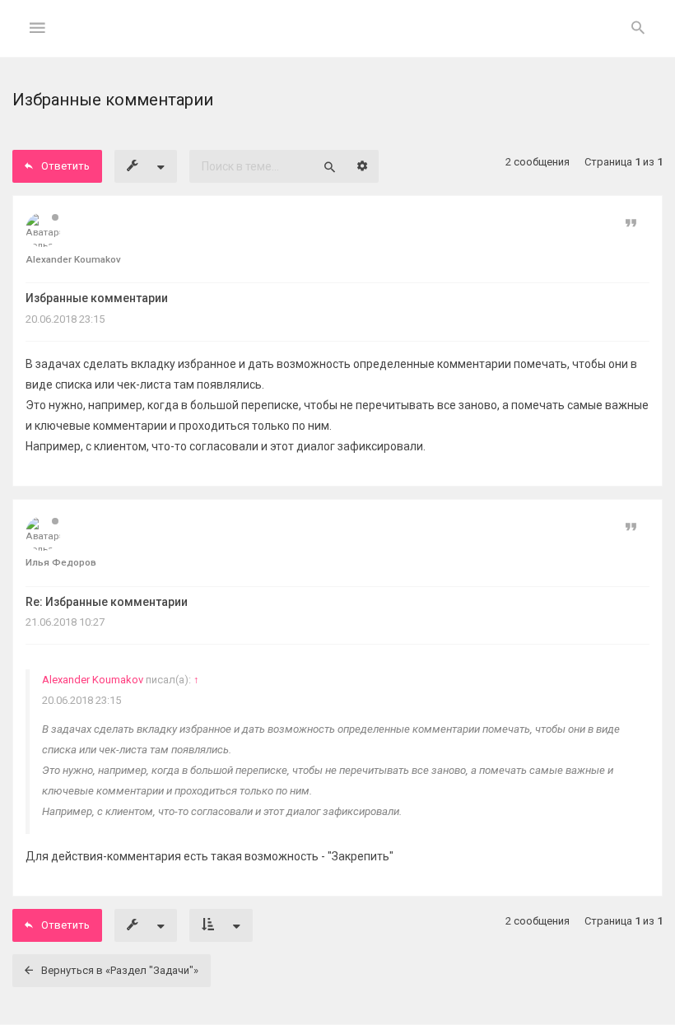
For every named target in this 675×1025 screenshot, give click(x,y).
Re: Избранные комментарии (107, 601)
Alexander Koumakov (92, 679)
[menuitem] (637, 29)
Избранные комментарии (97, 298)
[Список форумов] (338, 41)
